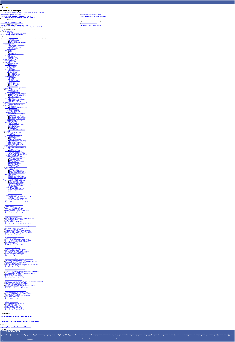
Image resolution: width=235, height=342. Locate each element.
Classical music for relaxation (15, 97)
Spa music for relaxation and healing (15, 115)
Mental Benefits (8, 44)
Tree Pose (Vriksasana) (12, 140)
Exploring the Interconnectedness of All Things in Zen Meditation (18, 293)
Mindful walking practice (13, 97)
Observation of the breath (13, 90)
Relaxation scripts (11, 78)
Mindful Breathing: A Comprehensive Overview (14, 303)
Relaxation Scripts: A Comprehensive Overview (14, 288)
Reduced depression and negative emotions (16, 45)
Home (3, 6)
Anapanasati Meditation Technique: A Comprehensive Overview (17, 215)
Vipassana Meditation (7, 179)
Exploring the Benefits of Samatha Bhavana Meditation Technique (18, 240)
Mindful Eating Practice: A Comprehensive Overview (15, 212)
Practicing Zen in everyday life (14, 172)
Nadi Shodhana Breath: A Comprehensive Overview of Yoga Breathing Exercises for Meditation (24, 224)
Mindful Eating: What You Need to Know (13, 289)
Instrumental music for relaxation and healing (18, 102)
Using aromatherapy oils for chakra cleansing (18, 107)
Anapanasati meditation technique (14, 188)
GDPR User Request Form (13, 48)
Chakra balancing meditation (14, 70)
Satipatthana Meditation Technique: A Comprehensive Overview (17, 295)
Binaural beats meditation (14, 75)
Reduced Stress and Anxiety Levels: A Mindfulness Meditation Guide (18, 223)
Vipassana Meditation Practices (11, 180)
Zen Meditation (7, 148)
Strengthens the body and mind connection (17, 132)
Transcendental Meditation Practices (12, 151)
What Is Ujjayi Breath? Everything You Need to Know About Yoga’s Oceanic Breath (21, 264)
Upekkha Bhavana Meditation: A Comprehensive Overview (17, 292)
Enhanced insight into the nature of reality (16, 175)
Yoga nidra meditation (13, 71)
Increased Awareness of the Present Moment (13, 280)
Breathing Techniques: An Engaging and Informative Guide (16, 287)
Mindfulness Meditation (10, 69)
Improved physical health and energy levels (17, 117)
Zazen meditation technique (13, 164)
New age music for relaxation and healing (16, 114)
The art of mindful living (14, 159)
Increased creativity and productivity (16, 145)
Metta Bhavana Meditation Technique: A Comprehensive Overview (18, 310)
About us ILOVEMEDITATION (28, 339)
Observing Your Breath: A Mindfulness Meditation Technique (17, 210)
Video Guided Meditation (10, 79)
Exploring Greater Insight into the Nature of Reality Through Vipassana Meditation (21, 261)
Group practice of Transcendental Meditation (16, 153)
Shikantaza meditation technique (14, 163)
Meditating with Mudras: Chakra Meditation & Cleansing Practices (18, 231)
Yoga (9, 63)
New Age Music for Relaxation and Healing (13, 235)
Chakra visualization (12, 68)
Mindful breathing (12, 61)
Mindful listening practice (13, 95)
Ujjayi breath (10, 133)
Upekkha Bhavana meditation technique (15, 191)
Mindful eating (11, 71)
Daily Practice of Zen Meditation (11, 213)
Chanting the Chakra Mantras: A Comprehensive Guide (16, 265)
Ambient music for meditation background (16, 106)
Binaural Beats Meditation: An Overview (13, 294)
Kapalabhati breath (11, 134)
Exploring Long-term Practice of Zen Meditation (14, 253)
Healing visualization (12, 67)
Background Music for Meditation (12, 103)
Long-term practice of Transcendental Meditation (17, 154)
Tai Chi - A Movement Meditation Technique (14, 255)
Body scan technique (12, 149)
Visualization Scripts (9, 222)
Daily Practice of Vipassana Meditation (12, 248)
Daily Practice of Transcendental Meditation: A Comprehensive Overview (19, 218)
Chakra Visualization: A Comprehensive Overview (15, 269)
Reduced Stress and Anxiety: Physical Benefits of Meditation (17, 202)
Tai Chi (9, 61)
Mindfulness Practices (9, 93)
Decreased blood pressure (13, 57)
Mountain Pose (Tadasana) (13, 137)
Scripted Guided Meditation (12, 63)
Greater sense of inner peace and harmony (17, 42)
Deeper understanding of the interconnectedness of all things (21, 165)
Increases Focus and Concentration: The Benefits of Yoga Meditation (18, 232)
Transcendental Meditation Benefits (12, 155)
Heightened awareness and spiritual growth (16, 158)
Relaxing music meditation (13, 86)
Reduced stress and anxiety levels (14, 101)
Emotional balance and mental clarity (16, 116)
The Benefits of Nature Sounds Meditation (13, 204)
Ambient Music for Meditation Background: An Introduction (17, 283)
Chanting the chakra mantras (13, 123)
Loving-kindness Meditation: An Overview (13, 297)
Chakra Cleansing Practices (10, 118)
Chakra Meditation (6, 116)
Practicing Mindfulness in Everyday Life (13, 306)
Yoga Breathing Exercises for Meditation (13, 132)
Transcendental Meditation (8, 145)
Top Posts (5, 200)
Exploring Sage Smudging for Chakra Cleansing (14, 233)
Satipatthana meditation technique (14, 192)
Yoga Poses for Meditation (10, 136)
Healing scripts (11, 76)
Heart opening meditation (13, 80)
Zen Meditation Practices (10, 167)
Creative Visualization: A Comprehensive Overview (15, 250)
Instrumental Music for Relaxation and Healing (14, 307)
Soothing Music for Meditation (11, 112)
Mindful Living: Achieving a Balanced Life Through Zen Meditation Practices (20, 246)
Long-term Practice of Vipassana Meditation (13, 221)
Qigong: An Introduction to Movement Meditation (15, 208)
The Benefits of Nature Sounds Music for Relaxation (15, 249)
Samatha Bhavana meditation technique (15, 189)
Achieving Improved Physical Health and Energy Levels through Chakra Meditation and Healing (24, 281)
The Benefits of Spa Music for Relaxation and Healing (15, 291)
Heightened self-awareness (13, 46)
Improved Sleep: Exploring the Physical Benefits (14, 309)
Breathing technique (12, 148)
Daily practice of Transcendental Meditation (17, 140)
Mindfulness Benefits (9, 98)
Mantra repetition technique (13, 147)
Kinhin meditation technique (13, 162)
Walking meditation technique (13, 165)
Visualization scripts (12, 77)
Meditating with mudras (12, 121)
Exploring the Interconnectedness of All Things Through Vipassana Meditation (20, 226)
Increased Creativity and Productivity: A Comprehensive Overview (18, 278)
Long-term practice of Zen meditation (15, 173)
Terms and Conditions (12, 49)
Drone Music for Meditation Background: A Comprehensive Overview (19, 259)
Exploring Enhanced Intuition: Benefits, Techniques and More (17, 239)
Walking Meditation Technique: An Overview (14, 286)
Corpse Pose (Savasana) (12, 138)
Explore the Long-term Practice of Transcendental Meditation (17, 241)
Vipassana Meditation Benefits (11, 195)
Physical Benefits (8, 55)
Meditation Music (6, 102)
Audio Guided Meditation (10, 83)
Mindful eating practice (12, 94)
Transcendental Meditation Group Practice (13, 216)
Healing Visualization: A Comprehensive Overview (15, 308)
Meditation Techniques (7, 59)
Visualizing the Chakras (10, 220)
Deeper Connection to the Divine (11, 242)
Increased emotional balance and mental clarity (18, 167)
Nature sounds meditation (14, 73)
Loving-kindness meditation (13, 92)
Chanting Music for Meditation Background (13, 275)
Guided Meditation (6, 73)
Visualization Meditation (10, 65)
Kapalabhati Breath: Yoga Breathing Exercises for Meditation (17, 251)
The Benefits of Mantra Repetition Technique (14, 272)
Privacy (23, 340)
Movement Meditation (9, 60)
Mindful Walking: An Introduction (12, 211)
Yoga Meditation (7, 119)
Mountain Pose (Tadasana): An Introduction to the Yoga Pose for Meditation (20, 273)
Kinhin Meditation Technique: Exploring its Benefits (93, 16)
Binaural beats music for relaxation (14, 110)
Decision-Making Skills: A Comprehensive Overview (15, 262)
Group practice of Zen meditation (14, 168)
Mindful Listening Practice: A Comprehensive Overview (16, 252)
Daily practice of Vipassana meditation (15, 181)
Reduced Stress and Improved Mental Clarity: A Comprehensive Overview (19, 256)
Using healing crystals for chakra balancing (16, 124)
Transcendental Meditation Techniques (12, 146)
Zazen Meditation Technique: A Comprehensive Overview (16, 258)
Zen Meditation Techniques (10, 161)
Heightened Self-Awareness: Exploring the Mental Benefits (16, 201)
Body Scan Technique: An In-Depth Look (13, 298)
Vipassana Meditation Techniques (11, 187)
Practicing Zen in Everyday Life (11, 267)
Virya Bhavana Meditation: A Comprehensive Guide (15, 284)
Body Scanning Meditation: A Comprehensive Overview (16, 228)
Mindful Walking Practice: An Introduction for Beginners (16, 276)
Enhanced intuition (13, 41)
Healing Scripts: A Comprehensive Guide (13, 229)
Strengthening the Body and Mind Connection (14, 245)
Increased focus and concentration (14, 47)
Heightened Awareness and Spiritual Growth (14, 219)
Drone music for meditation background (17, 94)
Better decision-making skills (15, 88)
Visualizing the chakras (12, 125)
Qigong (9, 62)
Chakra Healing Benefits (10, 126)
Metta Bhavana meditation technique (15, 194)
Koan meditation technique (13, 166)
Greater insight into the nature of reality (15, 197)
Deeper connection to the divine (14, 51)
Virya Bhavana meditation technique (16, 179)
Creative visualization (13, 54)
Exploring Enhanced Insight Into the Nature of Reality (15, 301)
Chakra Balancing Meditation (11, 270)
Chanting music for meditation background (17, 93)
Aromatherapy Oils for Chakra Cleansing (13, 263)
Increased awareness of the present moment (17, 87)
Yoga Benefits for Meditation (11, 141)
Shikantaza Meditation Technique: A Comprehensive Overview (17, 230)
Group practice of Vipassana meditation (17, 173)
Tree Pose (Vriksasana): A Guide (11, 302)
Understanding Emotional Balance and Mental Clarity (15, 282)
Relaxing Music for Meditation (11, 108)
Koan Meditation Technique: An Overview (90, 25)
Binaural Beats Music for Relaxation (12, 304)
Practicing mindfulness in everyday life (15, 183)
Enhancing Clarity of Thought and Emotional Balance (15, 277)
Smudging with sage (12, 120)
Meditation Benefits (7, 43)
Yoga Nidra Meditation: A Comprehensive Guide (14, 237)
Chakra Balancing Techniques (11, 122)
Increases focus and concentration (15, 130)
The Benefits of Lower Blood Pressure (12, 207)
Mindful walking (12, 59)
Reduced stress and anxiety (13, 58)
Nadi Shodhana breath (12, 135)
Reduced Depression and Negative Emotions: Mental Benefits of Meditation (20, 285)
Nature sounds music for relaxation (14, 111)
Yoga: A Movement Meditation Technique (13, 209)
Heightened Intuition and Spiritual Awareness (14, 205)
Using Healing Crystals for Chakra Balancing (14, 234)
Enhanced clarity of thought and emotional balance (19, 186)
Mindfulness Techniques (10, 89)
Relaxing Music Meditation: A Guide (12, 305)
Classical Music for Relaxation (11, 243)
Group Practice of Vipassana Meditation (13, 274)
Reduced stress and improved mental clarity (16, 157)
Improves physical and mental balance (15, 143)
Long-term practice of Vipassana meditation (16, 184)
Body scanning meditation (13, 91)
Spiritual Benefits (8, 50)
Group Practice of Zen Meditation (11, 217)
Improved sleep (11, 56)
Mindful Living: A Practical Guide (12, 296)
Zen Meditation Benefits (10, 174)
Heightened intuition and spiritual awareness (16, 130)
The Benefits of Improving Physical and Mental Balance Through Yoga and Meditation (22, 271)
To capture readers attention (10, 227)
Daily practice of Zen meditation (14, 169)
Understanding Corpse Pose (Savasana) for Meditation (15, 260)
